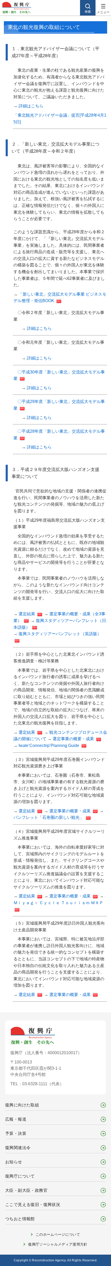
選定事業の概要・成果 (74, 739)
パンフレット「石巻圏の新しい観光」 (49, 817)
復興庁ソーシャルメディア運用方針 (58, 1244)
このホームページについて (58, 1234)
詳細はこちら (31, 106)
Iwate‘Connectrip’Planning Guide (49, 745)
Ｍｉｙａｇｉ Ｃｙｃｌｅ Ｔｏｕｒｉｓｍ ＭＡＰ (58, 903)
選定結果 (27, 614)
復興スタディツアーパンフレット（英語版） (60, 634)
